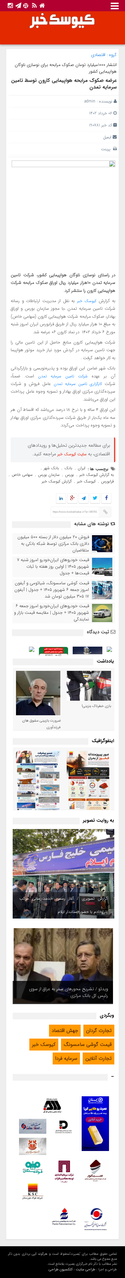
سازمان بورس (49, 475)
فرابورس (107, 481)
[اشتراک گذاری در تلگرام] (84, 498)
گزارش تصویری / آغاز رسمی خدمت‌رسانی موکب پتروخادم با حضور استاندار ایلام (63, 905)
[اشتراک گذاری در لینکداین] (61, 498)
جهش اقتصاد (65, 1031)
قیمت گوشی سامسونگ (88, 1045)
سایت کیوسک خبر (72, 454)
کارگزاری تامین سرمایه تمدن (78, 384)
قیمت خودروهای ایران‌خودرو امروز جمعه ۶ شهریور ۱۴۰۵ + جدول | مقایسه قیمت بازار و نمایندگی (51, 613)
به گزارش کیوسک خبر (96, 475)
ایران (81, 468)
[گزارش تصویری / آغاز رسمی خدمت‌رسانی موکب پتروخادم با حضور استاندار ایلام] (63, 874)
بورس (69, 475)
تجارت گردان (99, 1031)
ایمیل (107, 137)
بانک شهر (51, 468)
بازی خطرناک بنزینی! (96, 706)
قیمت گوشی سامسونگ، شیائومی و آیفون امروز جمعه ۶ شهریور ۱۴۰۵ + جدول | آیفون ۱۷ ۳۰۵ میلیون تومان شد (51, 590)
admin (89, 101)
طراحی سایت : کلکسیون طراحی (72, 1269)
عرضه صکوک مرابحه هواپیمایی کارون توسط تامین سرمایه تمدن (64, 84)
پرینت (107, 149)
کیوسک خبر (87, 301)
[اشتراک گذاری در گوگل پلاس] (72, 498)
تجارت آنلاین (98, 1058)
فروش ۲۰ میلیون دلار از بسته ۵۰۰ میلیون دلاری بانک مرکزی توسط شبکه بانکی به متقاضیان (53, 544)
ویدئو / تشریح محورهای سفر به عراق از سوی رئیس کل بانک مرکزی (68, 992)
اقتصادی (98, 54)
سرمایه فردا (66, 1058)
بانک (68, 468)
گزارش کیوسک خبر (57, 481)
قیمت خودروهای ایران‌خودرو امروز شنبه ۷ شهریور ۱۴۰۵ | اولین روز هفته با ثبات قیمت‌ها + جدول (53, 567)
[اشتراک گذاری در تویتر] (95, 498)
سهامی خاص (22, 475)
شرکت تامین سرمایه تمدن (63, 376)
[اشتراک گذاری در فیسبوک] (106, 498)
